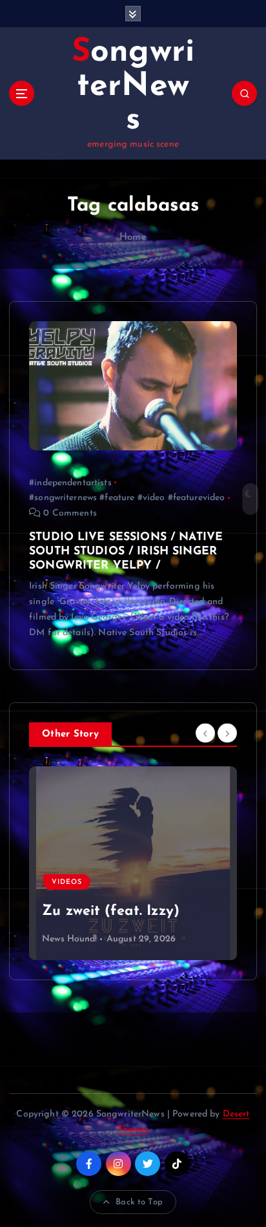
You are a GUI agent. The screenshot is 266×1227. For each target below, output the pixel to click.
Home (133, 237)
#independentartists (70, 483)
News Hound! (69, 939)
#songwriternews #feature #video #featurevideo (127, 498)
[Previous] (205, 733)
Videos (67, 811)
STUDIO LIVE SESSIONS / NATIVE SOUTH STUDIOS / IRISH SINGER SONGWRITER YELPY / (126, 551)
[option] (133, 863)
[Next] (227, 733)
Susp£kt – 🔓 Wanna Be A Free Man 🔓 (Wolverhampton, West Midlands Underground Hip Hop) (131, 876)
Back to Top (139, 1202)
